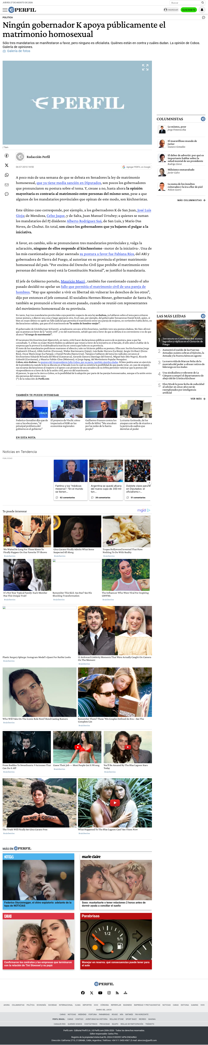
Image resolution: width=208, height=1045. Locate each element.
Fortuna (93, 1014)
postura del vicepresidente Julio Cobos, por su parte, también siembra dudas (79, 362)
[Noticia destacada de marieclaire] (116, 857)
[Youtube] (100, 993)
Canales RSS (59, 1024)
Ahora (7, 1005)
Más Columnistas (189, 200)
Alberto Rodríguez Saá (84, 221)
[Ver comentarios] (203, 18)
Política (30, 1005)
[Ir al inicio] (22, 10)
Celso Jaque (56, 215)
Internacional (66, 1005)
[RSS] (117, 993)
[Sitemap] (125, 993)
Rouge (115, 1014)
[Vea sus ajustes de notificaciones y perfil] (202, 10)
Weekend (82, 1014)
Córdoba (104, 1005)
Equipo (115, 1024)
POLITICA (8, 17)
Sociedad (52, 1005)
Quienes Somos (75, 1024)
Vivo (203, 1005)
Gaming (194, 1005)
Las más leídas (171, 316)
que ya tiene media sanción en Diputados (69, 182)
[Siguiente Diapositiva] (149, 483)
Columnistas (170, 119)
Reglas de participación (132, 1024)
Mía (121, 1014)
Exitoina (185, 1005)
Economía (41, 1005)
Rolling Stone (117, 1019)
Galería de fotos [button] (18, 51)
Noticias (166, 1005)
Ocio (96, 1005)
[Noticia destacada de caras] (38, 917)
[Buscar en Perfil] (203, 2)
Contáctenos (90, 1024)
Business (127, 1005)
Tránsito (149, 1024)
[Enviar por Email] (7, 185)
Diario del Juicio (104, 1010)
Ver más (196, 398)
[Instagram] (109, 993)
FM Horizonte (141, 1014)
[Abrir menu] (5, 10)
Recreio (142, 1019)
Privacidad (105, 1024)
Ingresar (173, 10)
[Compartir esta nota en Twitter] (7, 165)
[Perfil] (22, 848)
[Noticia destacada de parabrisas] (116, 917)
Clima (77, 1005)
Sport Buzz (131, 1019)
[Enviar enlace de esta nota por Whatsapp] (7, 175)
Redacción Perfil (38, 157)
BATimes (129, 1014)
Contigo (79, 1019)
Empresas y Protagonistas (147, 1005)
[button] (77, 105)
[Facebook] (83, 993)
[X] (91, 993)
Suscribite (188, 10)
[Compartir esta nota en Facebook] (7, 155)
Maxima (152, 1019)
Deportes (87, 1005)
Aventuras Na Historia (96, 1019)
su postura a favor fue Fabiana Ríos (107, 253)
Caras (176, 1005)
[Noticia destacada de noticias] (38, 857)
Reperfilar (116, 1005)
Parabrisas (104, 1014)
